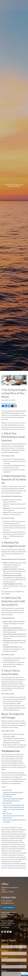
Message (10, 971)
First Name (4, 944)
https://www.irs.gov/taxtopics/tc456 (13, 816)
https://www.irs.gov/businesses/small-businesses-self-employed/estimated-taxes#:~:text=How (13, 807)
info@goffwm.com (8, 903)
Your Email (10, 957)
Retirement (13, 403)
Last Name (4, 951)
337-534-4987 (7, 901)
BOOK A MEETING (8, 907)
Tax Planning (6, 403)
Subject (9, 964)
